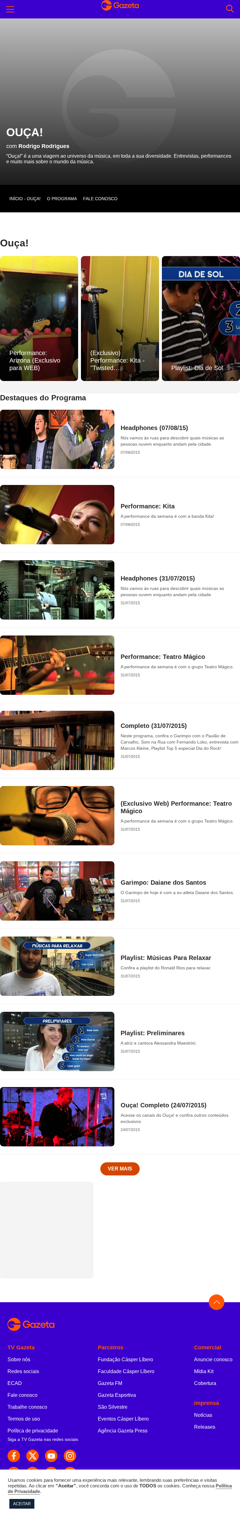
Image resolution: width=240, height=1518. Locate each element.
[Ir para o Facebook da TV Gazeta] (14, 1456)
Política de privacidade (33, 1430)
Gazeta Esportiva (117, 1395)
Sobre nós (19, 1359)
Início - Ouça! (25, 198)
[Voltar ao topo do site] (216, 1302)
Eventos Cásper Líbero (123, 1419)
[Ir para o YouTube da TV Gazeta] (51, 1456)
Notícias (203, 1415)
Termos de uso (24, 1419)
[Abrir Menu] (10, 9)
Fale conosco (23, 1395)
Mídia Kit (203, 1371)
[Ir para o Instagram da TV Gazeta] (70, 1456)
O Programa (62, 198)
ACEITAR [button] (22, 1503)
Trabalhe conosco (27, 1407)
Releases (204, 1427)
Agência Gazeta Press (123, 1430)
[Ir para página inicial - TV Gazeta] (120, 1325)
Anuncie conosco (213, 1359)
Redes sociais (23, 1371)
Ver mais (120, 1168)
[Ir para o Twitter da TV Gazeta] (32, 1456)
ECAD (15, 1383)
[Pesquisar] (230, 9)
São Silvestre (113, 1407)
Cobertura (205, 1383)
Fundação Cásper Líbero (125, 1359)
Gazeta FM (110, 1383)
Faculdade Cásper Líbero (126, 1371)
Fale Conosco (100, 198)
